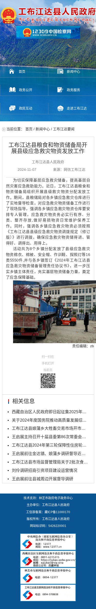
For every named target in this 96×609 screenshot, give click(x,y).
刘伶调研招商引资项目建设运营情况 (44, 470)
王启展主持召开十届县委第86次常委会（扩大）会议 (50, 437)
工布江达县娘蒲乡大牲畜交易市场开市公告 (50, 428)
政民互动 (25, 108)
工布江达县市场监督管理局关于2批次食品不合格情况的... (50, 462)
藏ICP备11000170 (57, 512)
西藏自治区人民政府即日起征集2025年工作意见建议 (50, 412)
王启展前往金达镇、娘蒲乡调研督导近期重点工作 (50, 453)
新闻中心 (43, 129)
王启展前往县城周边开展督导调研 (42, 479)
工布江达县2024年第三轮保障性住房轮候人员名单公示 (50, 445)
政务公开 (25, 90)
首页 (22, 71)
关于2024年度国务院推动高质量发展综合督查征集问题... (50, 420)
